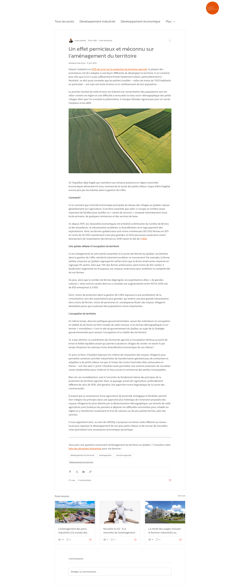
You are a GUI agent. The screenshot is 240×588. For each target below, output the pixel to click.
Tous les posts (64, 21)
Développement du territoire (81, 462)
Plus (169, 21)
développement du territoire (82, 455)
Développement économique (140, 21)
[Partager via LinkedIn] (83, 471)
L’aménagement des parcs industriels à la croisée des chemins (72, 530)
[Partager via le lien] (90, 471)
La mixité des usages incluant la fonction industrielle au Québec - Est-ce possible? (164, 530)
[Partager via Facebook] (70, 471)
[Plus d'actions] (169, 40)
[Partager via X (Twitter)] (76, 471)
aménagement (105, 455)
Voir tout (181, 495)
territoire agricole (123, 455)
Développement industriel (97, 21)
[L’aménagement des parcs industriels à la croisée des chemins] (75, 512)
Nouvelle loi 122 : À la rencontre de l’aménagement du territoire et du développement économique (119, 530)
